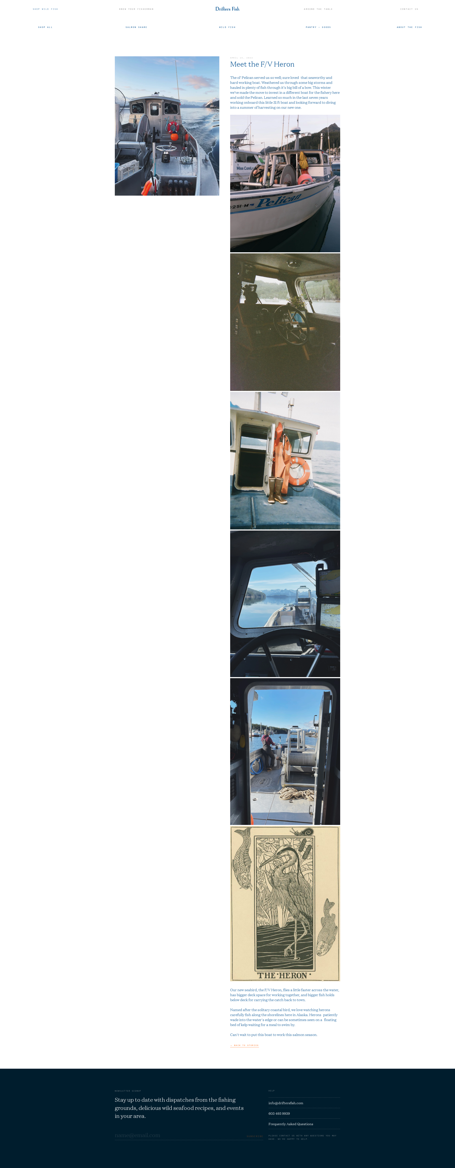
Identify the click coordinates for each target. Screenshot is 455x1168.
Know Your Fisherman (136, 9)
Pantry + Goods (318, 27)
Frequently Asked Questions (291, 1123)
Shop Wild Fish (45, 9)
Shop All (45, 27)
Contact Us (409, 9)
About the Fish (409, 27)
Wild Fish (227, 27)
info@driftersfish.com (286, 1102)
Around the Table (318, 9)
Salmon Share (136, 27)
